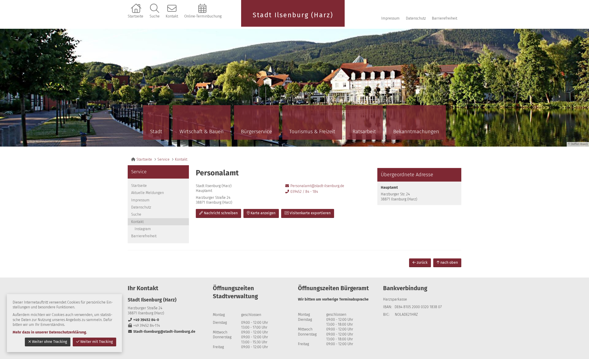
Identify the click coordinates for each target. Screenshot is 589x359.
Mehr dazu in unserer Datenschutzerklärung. (50, 332)
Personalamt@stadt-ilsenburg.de (314, 186)
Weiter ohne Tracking (49, 341)
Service (163, 159)
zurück (422, 262)
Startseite (135, 16)
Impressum (390, 18)
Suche (155, 16)
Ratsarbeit (364, 131)
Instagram (143, 229)
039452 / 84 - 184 (301, 191)
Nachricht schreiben (221, 213)
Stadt (156, 131)
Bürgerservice (256, 131)
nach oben (449, 262)
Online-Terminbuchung (203, 16)
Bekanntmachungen (416, 131)
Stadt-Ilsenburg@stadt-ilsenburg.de (161, 331)
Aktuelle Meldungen (147, 193)
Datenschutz (416, 18)
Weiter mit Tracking (96, 341)
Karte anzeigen (263, 213)
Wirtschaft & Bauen (201, 131)
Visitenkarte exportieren (310, 213)
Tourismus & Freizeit (312, 131)
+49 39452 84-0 (143, 320)
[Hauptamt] (419, 193)
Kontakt (172, 16)
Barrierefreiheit (444, 18)
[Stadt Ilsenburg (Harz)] (167, 315)
